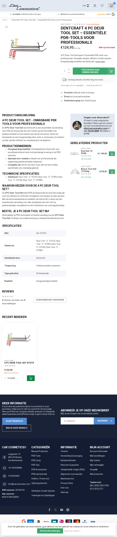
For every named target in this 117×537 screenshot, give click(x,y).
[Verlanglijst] (102, 6)
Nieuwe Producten (39, 451)
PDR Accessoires (39, 469)
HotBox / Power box (40, 478)
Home (4, 20)
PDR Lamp (36, 460)
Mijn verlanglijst (97, 465)
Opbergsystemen (39, 483)
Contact (64, 451)
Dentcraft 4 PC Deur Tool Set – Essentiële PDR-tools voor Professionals (42, 20)
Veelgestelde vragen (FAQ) (73, 469)
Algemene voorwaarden (71, 474)
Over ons (65, 488)
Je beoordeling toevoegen (50, 300)
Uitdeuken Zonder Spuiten (43, 491)
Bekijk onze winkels (16, 428)
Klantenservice (14, 421)
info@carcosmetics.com (95, 128)
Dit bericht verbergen (50, 531)
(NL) (92, 485)
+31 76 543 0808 (91, 131)
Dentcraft (66, 24)
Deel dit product (93, 85)
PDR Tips (35, 465)
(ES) (97, 489)
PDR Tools (36, 456)
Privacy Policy (67, 483)
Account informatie (98, 451)
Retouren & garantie (70, 465)
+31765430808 (15, 468)
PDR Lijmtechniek (39, 474)
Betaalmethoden (68, 460)
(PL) (92, 489)
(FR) (107, 485)
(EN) (97, 485)
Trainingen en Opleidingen (43, 495)
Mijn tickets (95, 460)
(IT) (101, 489)
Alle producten (96, 474)
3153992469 (14, 476)
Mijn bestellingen (97, 456)
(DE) (102, 485)
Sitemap (64, 492)
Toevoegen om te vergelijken (72, 85)
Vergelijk (11, 378)
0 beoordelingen (92, 24)
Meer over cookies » (72, 531)
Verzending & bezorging (71, 456)
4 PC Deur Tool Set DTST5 (19, 363)
